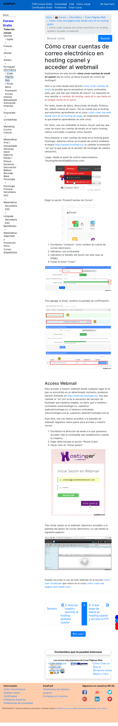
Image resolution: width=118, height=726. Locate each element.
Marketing (9, 126)
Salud (7, 151)
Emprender (10, 112)
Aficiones (9, 148)
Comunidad (60, 4)
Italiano (8, 59)
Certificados (10, 696)
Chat (71, 4)
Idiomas (8, 35)
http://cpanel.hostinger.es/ (69, 144)
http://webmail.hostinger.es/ (82, 395)
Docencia (9, 164)
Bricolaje (8, 173)
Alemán (8, 53)
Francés (8, 46)
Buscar (105, 38)
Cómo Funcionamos (14, 689)
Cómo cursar (83, 4)
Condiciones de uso (64, 708)
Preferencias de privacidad (18, 703)
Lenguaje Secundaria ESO (10, 219)
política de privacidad (81, 708)
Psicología (9, 179)
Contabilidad (11, 119)
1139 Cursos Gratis (42, 4)
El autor (79, 634)
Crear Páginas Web (9, 77)
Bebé (6, 176)
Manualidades (11, 99)
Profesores (60, 7)
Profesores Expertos (15, 699)
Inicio (6, 14)
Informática (10, 69)
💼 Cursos (60, 17)
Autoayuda (9, 102)
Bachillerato (10, 226)
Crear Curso (75, 7)
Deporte (8, 154)
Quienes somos (12, 692)
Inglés (10, 39)
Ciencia (8, 132)
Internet (8, 96)
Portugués (9, 66)
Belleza (7, 170)
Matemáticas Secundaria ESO (11, 206)
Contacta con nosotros (55, 696)
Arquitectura (10, 252)
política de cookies (99, 708)
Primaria (8, 189)
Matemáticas (11, 139)
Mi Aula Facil (107, 4)
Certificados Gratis (42, 7)
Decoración (10, 167)
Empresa (8, 105)
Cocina (7, 129)
